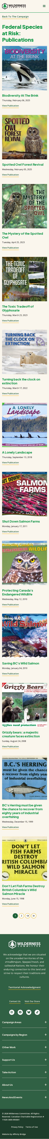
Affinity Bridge (19, 1134)
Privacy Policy (17, 1127)
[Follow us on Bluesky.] (28, 1012)
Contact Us (15, 1001)
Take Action (9, 1072)
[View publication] (24, 68)
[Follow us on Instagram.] (11, 1012)
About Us (7, 1085)
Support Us (8, 1059)
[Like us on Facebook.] (20, 1012)
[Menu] (44, 6)
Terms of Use (31, 1127)
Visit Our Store (32, 1001)
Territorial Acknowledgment (24, 987)
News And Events (12, 1097)
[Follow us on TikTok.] (37, 1012)
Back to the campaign (15, 16)
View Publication (10, 105)
